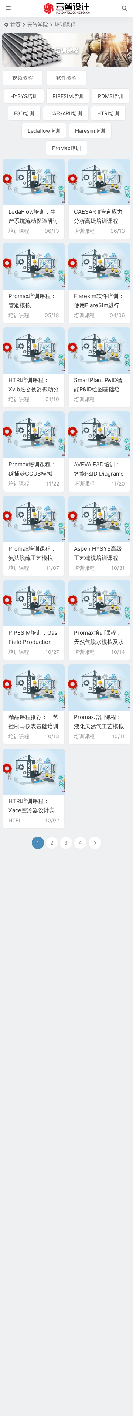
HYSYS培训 (24, 96)
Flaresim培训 (90, 130)
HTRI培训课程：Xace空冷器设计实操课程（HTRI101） (33, 810)
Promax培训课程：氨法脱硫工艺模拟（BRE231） (32, 558)
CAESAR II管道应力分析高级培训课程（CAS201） (98, 221)
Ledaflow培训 (44, 130)
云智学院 (37, 24)
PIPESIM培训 (67, 96)
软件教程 (66, 77)
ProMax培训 (66, 148)
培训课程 (18, 231)
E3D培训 (24, 113)
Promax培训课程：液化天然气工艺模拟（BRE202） (99, 726)
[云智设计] (66, 8)
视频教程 (22, 77)
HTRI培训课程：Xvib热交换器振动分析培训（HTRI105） (33, 389)
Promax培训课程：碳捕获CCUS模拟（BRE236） (32, 473)
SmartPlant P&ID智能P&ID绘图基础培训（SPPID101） (98, 389)
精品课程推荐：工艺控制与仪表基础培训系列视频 (33, 726)
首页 (15, 24)
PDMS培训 (110, 96)
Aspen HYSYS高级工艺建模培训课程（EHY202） (98, 558)
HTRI (14, 820)
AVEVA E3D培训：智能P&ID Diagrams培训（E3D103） (99, 473)
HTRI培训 (108, 113)
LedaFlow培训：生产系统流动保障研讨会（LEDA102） (33, 221)
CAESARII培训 (65, 113)
